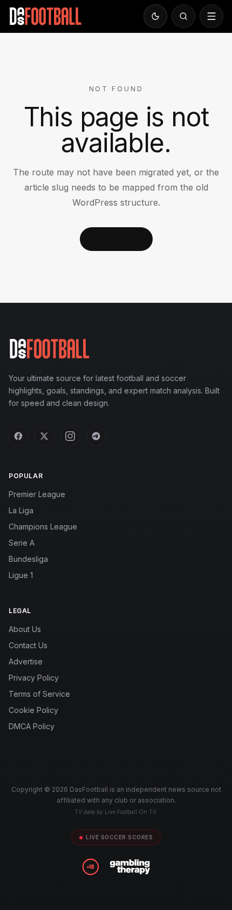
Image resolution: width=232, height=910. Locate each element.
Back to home (116, 238)
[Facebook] (18, 436)
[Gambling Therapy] (130, 866)
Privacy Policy (34, 677)
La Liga (21, 510)
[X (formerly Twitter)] (44, 436)
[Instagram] (70, 436)
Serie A (22, 542)
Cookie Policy (33, 710)
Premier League (37, 494)
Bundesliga (28, 558)
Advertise (26, 661)
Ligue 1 (21, 575)
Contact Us (28, 645)
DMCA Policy (31, 726)
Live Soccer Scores (119, 837)
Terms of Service (39, 693)
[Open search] (183, 16)
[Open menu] (211, 16)
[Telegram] (96, 436)
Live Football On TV (130, 812)
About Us (25, 629)
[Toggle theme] (155, 16)
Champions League (43, 526)
